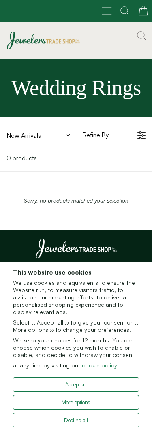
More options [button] (76, 402)
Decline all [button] (76, 420)
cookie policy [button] (99, 365)
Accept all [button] (76, 384)
